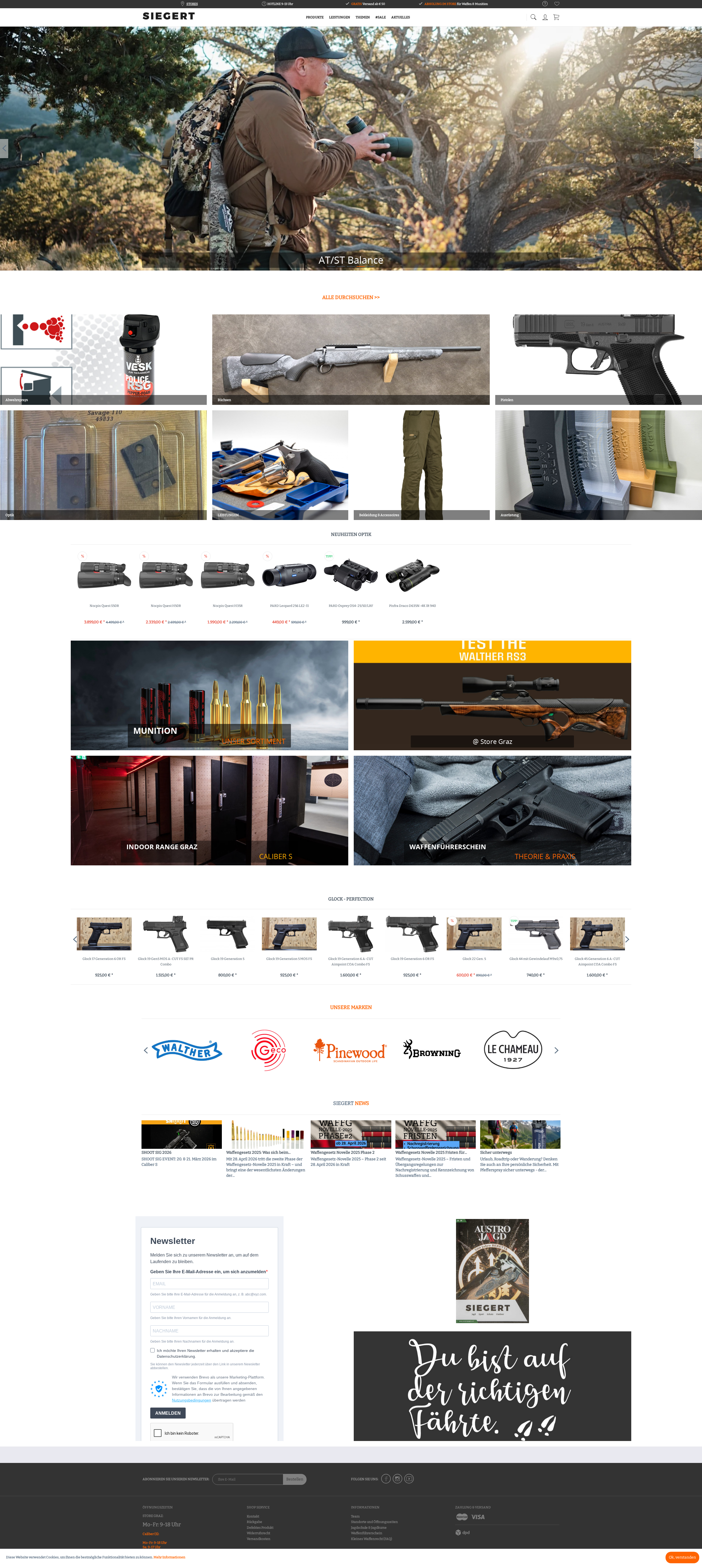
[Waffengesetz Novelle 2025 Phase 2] (351, 1134)
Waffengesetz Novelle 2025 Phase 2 (343, 1152)
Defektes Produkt (260, 1528)
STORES (192, 4)
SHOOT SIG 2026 (156, 1152)
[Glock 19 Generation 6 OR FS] (289, 934)
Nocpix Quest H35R (228, 606)
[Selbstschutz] (351, 149)
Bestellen (294, 1479)
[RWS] (513, 1050)
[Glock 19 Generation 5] (104, 934)
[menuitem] (542, 4)
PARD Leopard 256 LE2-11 (289, 606)
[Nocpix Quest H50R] (166, 575)
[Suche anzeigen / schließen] (533, 15)
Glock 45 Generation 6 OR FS (535, 959)
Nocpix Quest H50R (166, 606)
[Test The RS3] (492, 741)
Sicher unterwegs (496, 1152)
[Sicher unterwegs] (520, 1134)
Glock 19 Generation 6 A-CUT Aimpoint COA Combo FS (227, 961)
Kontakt (253, 1516)
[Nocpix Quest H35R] (228, 575)
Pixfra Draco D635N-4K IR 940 (412, 606)
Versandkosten (258, 1539)
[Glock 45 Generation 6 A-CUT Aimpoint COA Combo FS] (474, 934)
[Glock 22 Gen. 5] (351, 934)
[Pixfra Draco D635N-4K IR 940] (412, 575)
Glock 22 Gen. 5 (351, 959)
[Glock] (350, 1050)
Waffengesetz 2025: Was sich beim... (258, 1152)
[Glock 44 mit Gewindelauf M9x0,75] (412, 934)
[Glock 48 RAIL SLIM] (597, 934)
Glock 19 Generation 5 (104, 959)
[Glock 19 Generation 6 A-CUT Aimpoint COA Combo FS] (227, 934)
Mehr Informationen (169, 1557)
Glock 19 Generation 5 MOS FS (166, 959)
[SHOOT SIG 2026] (181, 1134)
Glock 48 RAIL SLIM (597, 959)
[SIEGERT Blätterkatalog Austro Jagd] (492, 1271)
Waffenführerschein (366, 1533)
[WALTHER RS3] (492, 695)
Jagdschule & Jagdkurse (369, 1528)
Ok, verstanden (682, 1557)
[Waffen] (492, 852)
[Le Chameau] (186, 1050)
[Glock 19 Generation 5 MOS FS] (166, 934)
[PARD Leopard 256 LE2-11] (289, 575)
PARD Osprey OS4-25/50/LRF (351, 606)
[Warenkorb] (556, 16)
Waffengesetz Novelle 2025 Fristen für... (431, 1152)
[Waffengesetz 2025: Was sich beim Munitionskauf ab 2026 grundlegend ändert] (266, 1134)
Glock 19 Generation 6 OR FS (289, 959)
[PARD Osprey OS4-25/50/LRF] (351, 575)
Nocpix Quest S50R (104, 606)
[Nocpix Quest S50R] (104, 575)
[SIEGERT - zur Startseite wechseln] (169, 18)
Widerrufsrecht (258, 1533)
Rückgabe (254, 1522)
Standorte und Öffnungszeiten (374, 1522)
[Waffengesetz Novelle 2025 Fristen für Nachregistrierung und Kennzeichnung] (435, 1134)
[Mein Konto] (545, 16)
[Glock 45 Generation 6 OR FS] (536, 934)
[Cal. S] (209, 852)
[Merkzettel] (556, 5)
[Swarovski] (268, 1050)
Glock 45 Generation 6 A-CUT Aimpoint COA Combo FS (474, 961)
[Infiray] (431, 1050)
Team (355, 1516)
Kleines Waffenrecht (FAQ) (371, 1539)
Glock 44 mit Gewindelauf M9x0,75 (412, 959)
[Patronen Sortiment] (209, 736)
